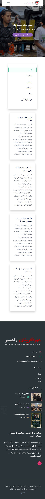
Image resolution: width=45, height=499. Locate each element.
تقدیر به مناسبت (22, 394)
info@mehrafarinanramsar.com (29, 361)
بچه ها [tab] (29, 76)
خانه (28, 35)
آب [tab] (30, 70)
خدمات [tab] (29, 88)
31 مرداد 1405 (23, 397)
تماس (40, 381)
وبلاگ (40, 374)
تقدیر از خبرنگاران (22, 404)
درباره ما (39, 378)
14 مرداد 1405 (23, 417)
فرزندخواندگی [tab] (26, 100)
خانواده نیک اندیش (21, 414)
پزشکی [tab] (29, 82)
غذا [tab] (30, 94)
